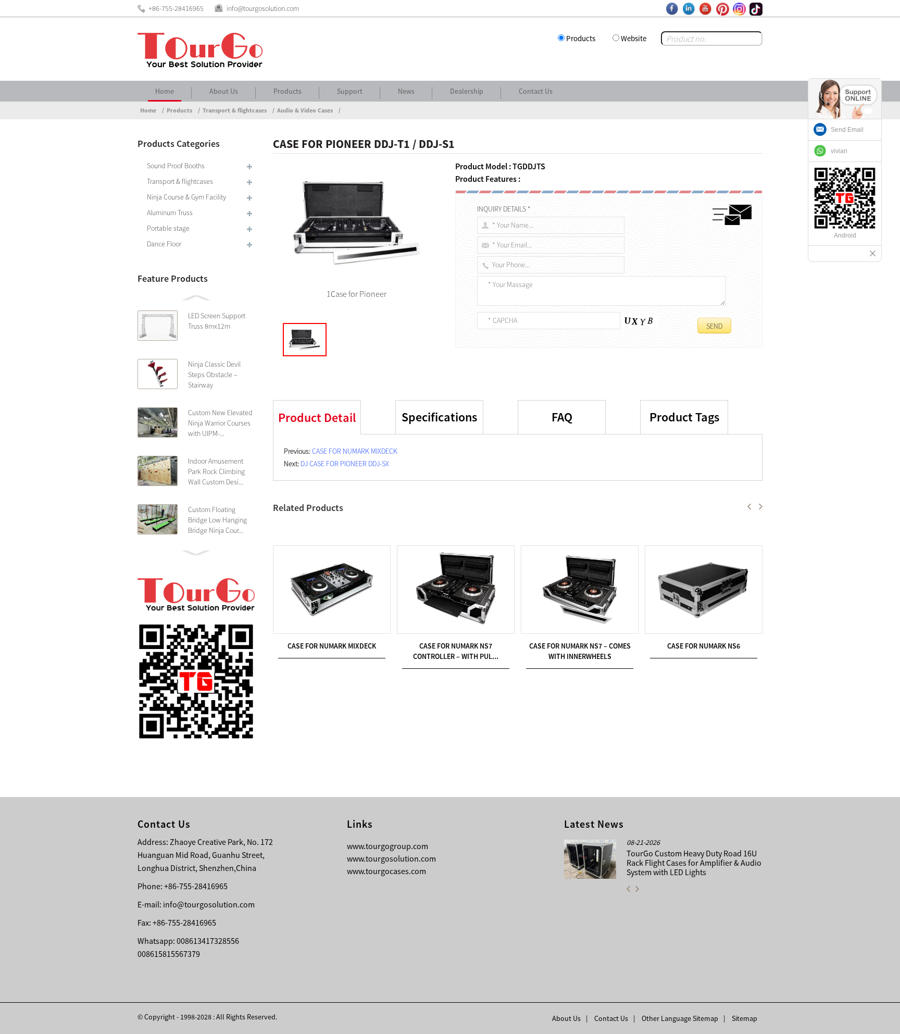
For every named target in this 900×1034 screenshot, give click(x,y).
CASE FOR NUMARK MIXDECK (354, 451)
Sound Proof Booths (176, 165)
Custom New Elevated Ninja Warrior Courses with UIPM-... (220, 423)
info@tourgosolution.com (209, 904)
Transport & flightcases (235, 110)
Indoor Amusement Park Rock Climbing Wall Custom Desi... (216, 471)
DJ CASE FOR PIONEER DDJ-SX (345, 463)
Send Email (847, 129)
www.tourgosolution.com (391, 858)
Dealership (466, 91)
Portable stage (168, 228)
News (406, 91)
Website (633, 38)
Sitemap (744, 1018)
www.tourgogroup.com (387, 846)
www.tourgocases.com (386, 871)
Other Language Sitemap (680, 1018)
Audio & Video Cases (305, 110)
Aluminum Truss (170, 212)
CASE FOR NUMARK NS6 (703, 646)
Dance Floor (164, 243)
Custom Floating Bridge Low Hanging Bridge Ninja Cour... (217, 520)
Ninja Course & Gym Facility (186, 197)
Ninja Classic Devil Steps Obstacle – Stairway (214, 374)
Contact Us (536, 91)
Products (580, 38)
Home (164, 91)
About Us (223, 91)
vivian (839, 151)
